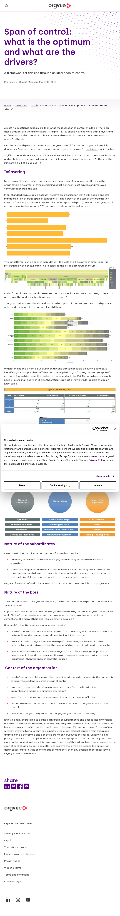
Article (34, 105)
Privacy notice (12, 860)
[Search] (6, 5)
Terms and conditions (16, 874)
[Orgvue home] (60, 6)
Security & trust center (17, 833)
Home (7, 105)
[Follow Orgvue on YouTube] (28, 900)
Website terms (12, 867)
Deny (22, 485)
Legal (7, 840)
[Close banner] (115, 429)
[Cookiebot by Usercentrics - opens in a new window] (94, 429)
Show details (103, 476)
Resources (21, 105)
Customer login (12, 881)
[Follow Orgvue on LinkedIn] (7, 900)
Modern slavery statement (19, 854)
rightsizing (92, 149)
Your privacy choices (15, 847)
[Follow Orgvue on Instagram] (17, 900)
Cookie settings (58, 485)
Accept (98, 485)
